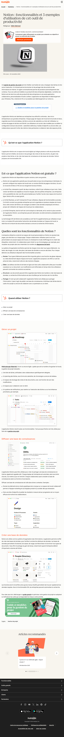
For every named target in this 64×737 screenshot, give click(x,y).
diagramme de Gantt (43, 244)
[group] (32, 653)
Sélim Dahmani (16, 26)
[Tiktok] (45, 705)
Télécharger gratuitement (24, 39)
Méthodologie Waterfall (9, 366)
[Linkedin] (37, 705)
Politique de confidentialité (38, 725)
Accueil (3, 7)
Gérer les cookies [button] (41, 728)
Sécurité (51, 725)
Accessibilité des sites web (25, 728)
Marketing (11, 7)
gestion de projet (13, 431)
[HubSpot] (32, 718)
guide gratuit (27, 594)
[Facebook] (21, 705)
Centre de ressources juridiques (19, 725)
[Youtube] (29, 705)
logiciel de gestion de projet (12, 85)
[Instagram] (25, 705)
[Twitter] (33, 705)
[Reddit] (41, 705)
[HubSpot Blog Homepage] (5, 2)
